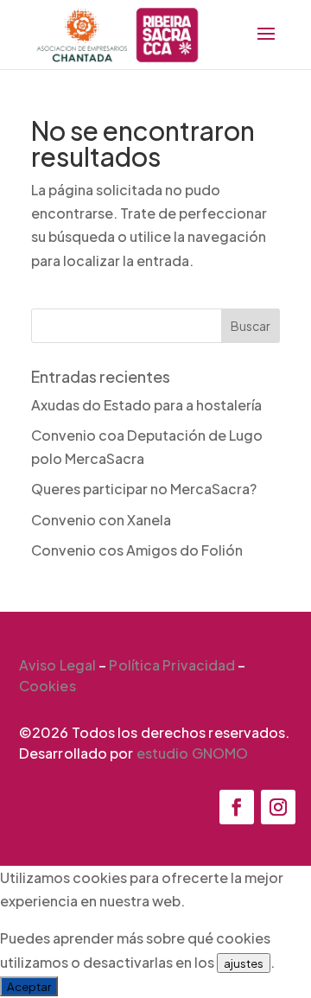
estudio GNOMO (192, 753)
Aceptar (29, 986)
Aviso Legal (57, 665)
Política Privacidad (172, 665)
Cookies (47, 686)
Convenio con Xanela (101, 520)
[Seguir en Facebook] (236, 807)
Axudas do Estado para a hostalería (146, 405)
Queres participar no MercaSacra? (144, 489)
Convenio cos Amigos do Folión (137, 550)
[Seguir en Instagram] (278, 807)
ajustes (243, 963)
